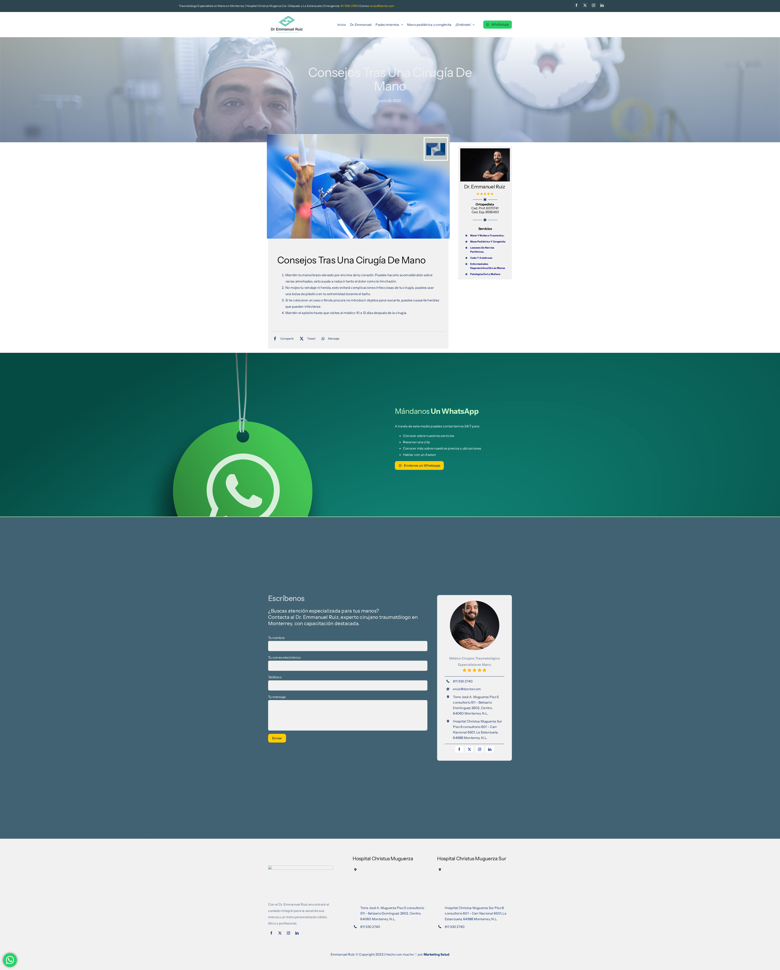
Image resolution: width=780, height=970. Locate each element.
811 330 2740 (463, 681)
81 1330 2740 (349, 6)
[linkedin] (602, 5)
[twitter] (585, 5)
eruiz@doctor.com (467, 689)
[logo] (287, 17)
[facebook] (576, 5)
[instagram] (593, 5)
